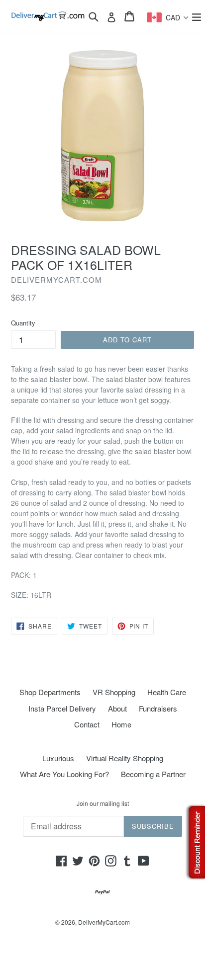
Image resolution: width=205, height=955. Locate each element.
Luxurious (58, 758)
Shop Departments (50, 692)
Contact (87, 724)
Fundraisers (158, 708)
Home (121, 724)
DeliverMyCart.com (104, 922)
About (117, 708)
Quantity (23, 322)
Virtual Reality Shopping (124, 758)
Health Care (166, 692)
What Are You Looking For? (64, 774)
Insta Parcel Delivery (62, 708)
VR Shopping (114, 692)
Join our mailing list (103, 803)
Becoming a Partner (153, 774)
